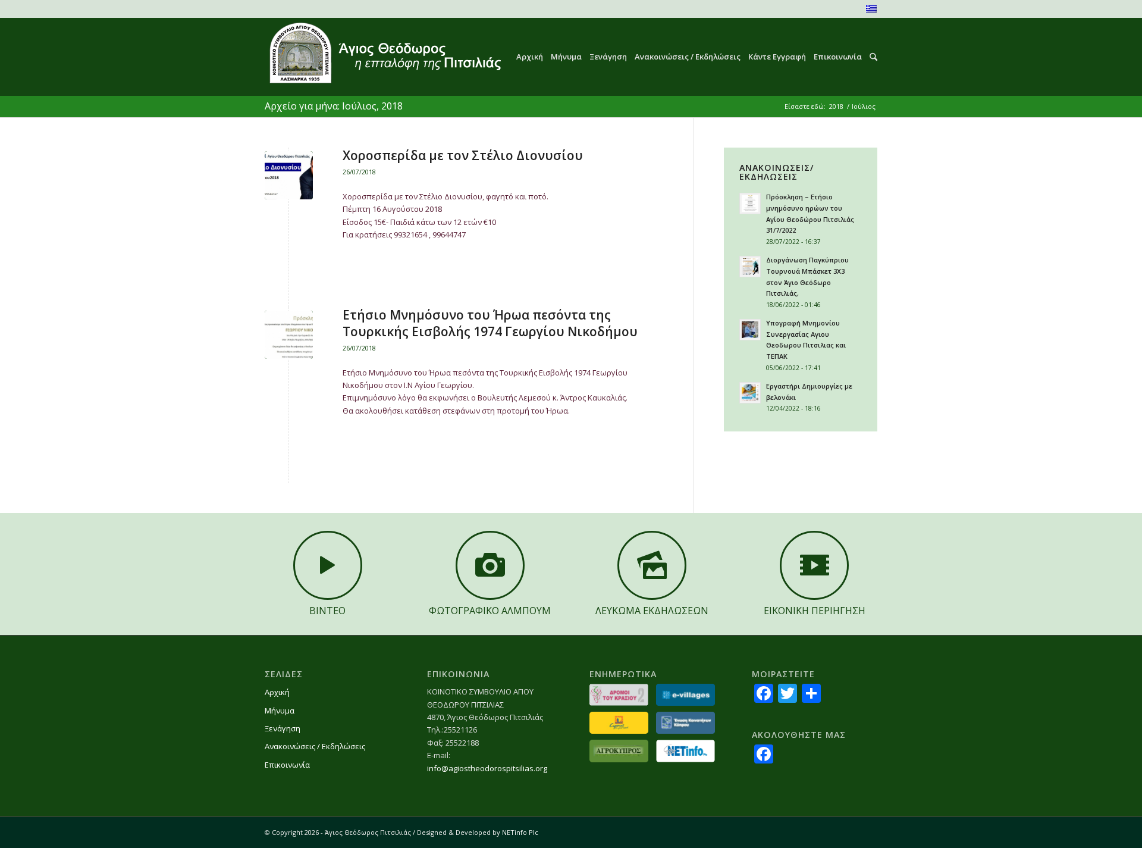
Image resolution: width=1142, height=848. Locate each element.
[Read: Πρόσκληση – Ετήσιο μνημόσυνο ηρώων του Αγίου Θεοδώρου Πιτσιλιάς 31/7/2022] (750, 203)
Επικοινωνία (287, 764)
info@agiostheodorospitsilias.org (487, 768)
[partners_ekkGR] (685, 723)
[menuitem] (526, 57)
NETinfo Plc (520, 832)
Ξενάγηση (282, 728)
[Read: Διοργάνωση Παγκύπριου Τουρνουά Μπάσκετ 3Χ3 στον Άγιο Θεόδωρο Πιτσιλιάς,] (750, 266)
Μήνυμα (279, 710)
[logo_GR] (384, 57)
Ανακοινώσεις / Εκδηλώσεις (315, 746)
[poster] (289, 175)
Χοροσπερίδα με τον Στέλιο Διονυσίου (463, 155)
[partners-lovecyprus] (618, 723)
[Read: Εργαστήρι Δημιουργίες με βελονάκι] (750, 392)
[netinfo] (685, 751)
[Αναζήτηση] (869, 57)
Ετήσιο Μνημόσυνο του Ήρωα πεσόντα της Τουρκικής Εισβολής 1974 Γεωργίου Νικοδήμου (490, 322)
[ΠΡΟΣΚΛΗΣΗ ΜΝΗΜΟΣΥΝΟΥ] (289, 335)
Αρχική (277, 692)
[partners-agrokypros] (618, 751)
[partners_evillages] (685, 695)
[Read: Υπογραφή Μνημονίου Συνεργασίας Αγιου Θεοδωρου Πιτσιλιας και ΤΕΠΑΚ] (750, 329)
